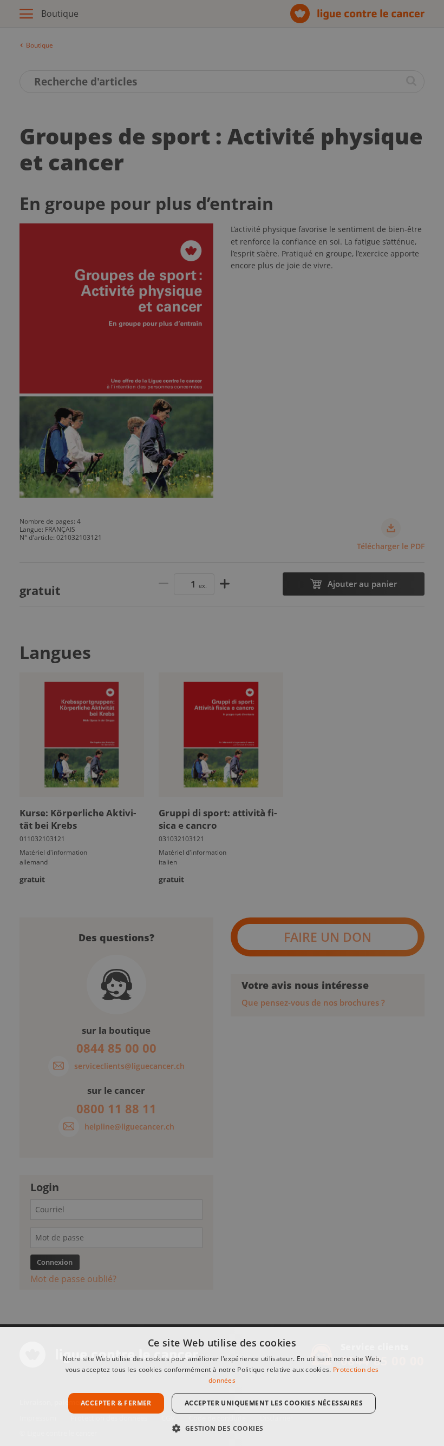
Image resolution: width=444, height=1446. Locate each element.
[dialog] (222, 1386)
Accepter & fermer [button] (116, 1403)
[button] (221, 1427)
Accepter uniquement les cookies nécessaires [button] (274, 1403)
